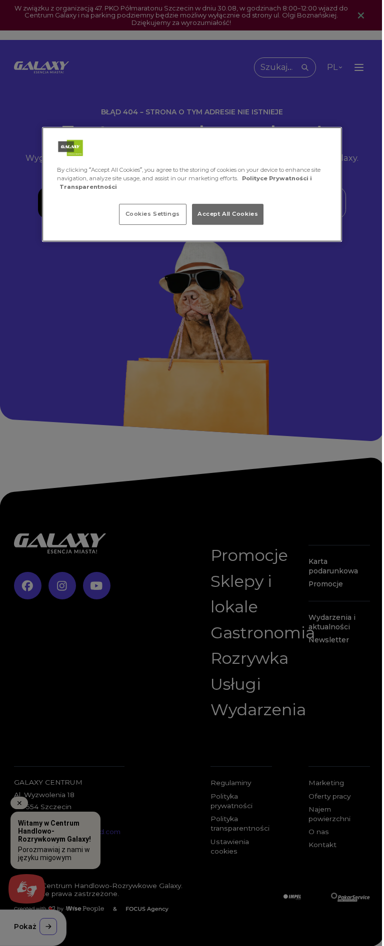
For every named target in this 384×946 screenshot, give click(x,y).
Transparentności (88, 186)
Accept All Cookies (228, 213)
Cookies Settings (153, 213)
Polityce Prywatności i (277, 178)
